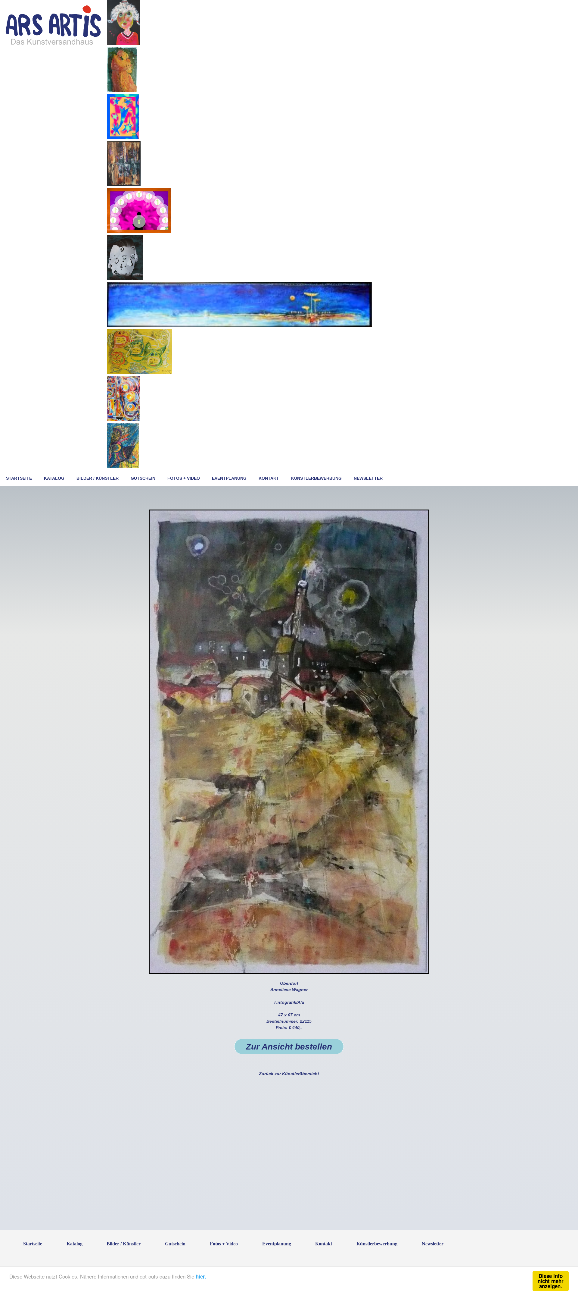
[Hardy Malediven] (239, 325)
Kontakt (269, 478)
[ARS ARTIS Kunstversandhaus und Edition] (53, 44)
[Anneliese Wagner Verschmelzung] (122, 90)
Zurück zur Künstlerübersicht (289, 1073)
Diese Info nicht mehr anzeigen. (551, 1281)
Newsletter (368, 478)
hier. (201, 1276)
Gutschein (143, 478)
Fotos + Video (183, 478)
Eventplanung (229, 478)
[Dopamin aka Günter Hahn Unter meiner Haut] (124, 184)
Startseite (19, 478)
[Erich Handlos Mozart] (125, 278)
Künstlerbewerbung (316, 478)
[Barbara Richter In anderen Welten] (123, 466)
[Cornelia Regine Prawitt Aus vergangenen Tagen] (123, 419)
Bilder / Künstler (97, 478)
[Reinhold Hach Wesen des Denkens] (139, 372)
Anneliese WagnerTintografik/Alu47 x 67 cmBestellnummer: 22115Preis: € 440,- (289, 1015)
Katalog (54, 478)
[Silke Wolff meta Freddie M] (123, 137)
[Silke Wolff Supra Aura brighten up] (139, 231)
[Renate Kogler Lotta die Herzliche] (123, 43)
